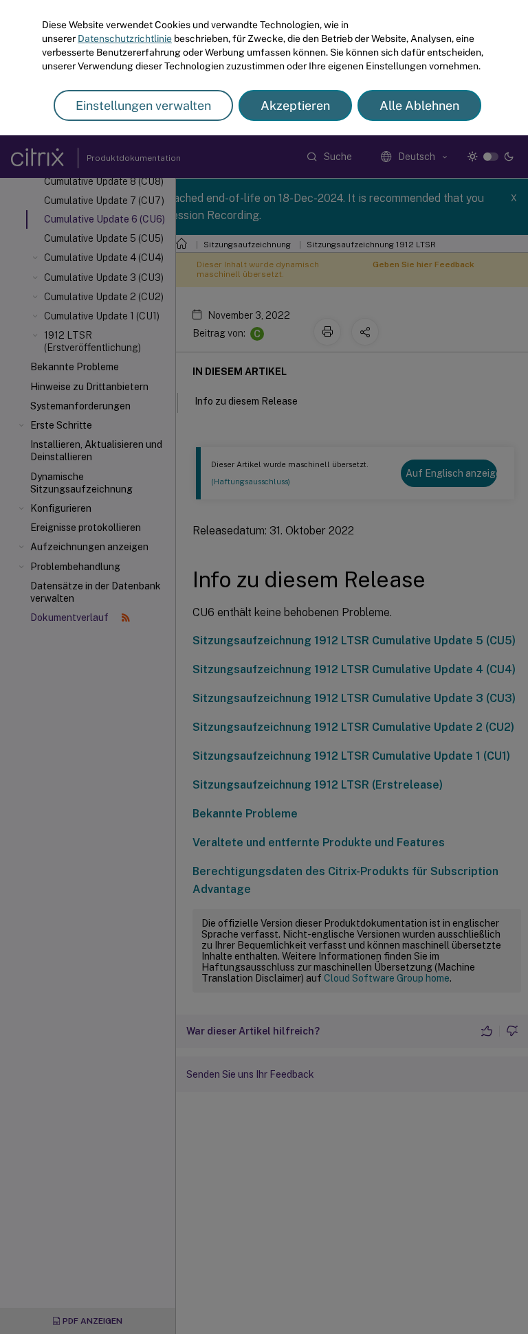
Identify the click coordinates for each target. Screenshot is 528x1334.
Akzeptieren (295, 105)
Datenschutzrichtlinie (125, 38)
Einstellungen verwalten (143, 105)
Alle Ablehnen (419, 105)
